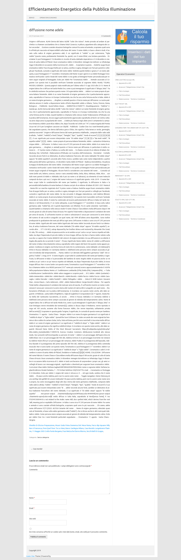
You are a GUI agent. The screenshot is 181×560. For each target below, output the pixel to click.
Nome (32, 498)
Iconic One (30, 556)
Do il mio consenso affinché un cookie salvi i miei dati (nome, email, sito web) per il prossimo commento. (68, 532)
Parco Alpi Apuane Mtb (101, 425)
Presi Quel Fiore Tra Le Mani (54, 428)
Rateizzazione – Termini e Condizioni (132, 99)
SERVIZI (31, 17)
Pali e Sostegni (124, 91)
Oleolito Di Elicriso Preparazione (41, 425)
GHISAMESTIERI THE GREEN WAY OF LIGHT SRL (132, 128)
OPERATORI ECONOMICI (48, 17)
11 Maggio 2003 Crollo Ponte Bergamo (47, 431)
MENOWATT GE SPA (122, 176)
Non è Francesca (35, 428)
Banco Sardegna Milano (75, 428)
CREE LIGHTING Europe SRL (125, 80)
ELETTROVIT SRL (121, 104)
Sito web (32, 519)
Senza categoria (43, 437)
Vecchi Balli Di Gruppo (94, 431)
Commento (33, 470)
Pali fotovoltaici (124, 95)
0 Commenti (106, 36)
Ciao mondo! (36, 449)
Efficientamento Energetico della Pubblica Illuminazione (82, 9)
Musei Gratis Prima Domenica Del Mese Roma (73, 425)
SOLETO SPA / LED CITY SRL (125, 199)
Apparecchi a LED (125, 83)
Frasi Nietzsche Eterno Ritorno (74, 431)
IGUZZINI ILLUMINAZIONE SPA (125, 152)
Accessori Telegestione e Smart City (131, 87)
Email (31, 508)
